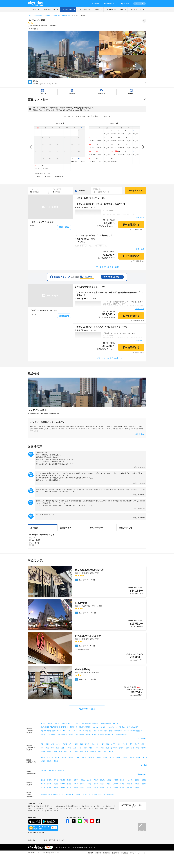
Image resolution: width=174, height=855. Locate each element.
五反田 (65, 744)
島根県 (143, 784)
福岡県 (89, 787)
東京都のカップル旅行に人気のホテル (78, 794)
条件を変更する (135, 191)
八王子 (113, 744)
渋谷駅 (98, 757)
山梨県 (137, 780)
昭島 (60, 751)
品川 (70, 744)
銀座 (57, 748)
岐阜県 (76, 784)
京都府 (102, 784)
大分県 (116, 787)
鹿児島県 (129, 787)
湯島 (132, 748)
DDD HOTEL (67, 731)
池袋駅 (105, 757)
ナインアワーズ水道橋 (83, 734)
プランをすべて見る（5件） (108, 267)
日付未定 (82, 190)
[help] (55, 83)
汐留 (131, 744)
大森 (52, 744)
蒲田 (47, 744)
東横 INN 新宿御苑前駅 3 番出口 (51, 731)
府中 (62, 748)
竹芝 (102, 744)
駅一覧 (143, 765)
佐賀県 (96, 787)
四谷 (79, 748)
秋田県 (69, 780)
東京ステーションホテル (65, 734)
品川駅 (132, 757)
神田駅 (112, 757)
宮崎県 (122, 787)
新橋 (142, 744)
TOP (29, 15)
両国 (102, 748)
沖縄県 (137, 787)
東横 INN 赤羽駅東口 (115, 731)
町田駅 (57, 757)
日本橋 (69, 748)
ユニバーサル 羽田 (46, 723)
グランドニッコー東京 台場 (82, 731)
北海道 (43, 780)
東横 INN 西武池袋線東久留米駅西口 (87, 723)
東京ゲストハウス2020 (48, 734)
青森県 (49, 780)
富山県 (49, 784)
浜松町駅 (91, 757)
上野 (55, 751)
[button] (134, 66)
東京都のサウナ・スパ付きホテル (103, 794)
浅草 (65, 751)
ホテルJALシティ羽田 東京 (116, 727)
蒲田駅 (71, 757)
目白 (70, 751)
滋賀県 (96, 784)
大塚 (81, 751)
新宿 (85, 748)
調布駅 (49, 761)
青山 (47, 748)
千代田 (96, 748)
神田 (90, 748)
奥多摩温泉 (52, 770)
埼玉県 (109, 780)
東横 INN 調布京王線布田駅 (109, 723)
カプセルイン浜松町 (98, 727)
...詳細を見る (139, 217)
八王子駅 (50, 757)
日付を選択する (131, 224)
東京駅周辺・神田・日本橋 (61, 15)
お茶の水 (114, 748)
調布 (93, 744)
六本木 (125, 744)
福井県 (62, 784)
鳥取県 (137, 784)
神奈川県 (129, 780)
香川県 (69, 787)
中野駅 (125, 757)
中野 (137, 748)
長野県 (143, 780)
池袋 (76, 751)
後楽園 (49, 751)
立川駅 (43, 761)
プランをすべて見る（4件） (108, 358)
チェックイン (34, 189)
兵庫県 (116, 784)
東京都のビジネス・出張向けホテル (52, 794)
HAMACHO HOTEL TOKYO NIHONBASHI (54, 727)
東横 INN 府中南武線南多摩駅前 (80, 727)
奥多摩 (111, 751)
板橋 (86, 751)
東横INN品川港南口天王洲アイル (102, 734)
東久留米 (93, 751)
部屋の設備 (64, 227)
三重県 (89, 784)
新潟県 (43, 784)
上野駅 (84, 757)
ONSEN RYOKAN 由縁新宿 (133, 731)
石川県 (56, 784)
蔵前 (127, 748)
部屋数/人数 (97, 189)
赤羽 (99, 751)
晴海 (107, 744)
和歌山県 (129, 784)
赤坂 (52, 748)
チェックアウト (58, 189)
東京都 (47, 15)
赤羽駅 (43, 757)
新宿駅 (118, 757)
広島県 (49, 787)
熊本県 (109, 787)
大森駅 (64, 757)
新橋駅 (138, 757)
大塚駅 (77, 757)
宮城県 (62, 780)
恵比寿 (87, 744)
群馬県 (96, 780)
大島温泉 (43, 770)
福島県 (82, 780)
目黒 (81, 744)
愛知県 (82, 784)
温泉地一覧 (141, 774)
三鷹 (74, 748)
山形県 (76, 780)
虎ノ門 (137, 744)
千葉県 (116, 780)
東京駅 (145, 757)
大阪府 (109, 784)
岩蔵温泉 (61, 770)
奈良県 (122, 784)
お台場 (58, 744)
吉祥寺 (121, 748)
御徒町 (143, 748)
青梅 (105, 751)
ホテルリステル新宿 (100, 731)
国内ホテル (38, 15)
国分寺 (43, 751)
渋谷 (119, 744)
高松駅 (56, 761)
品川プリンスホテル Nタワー (64, 723)
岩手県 (56, 780)
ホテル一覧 (141, 738)
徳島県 (62, 787)
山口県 (56, 787)
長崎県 (102, 787)
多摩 (76, 744)
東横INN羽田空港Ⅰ (122, 734)
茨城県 (102, 780)
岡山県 (43, 787)
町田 (42, 744)
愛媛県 (76, 787)
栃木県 (89, 780)
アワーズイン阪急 (132, 727)
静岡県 (69, 784)
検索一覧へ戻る (87, 708)
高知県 (82, 787)
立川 (107, 748)
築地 (42, 748)
